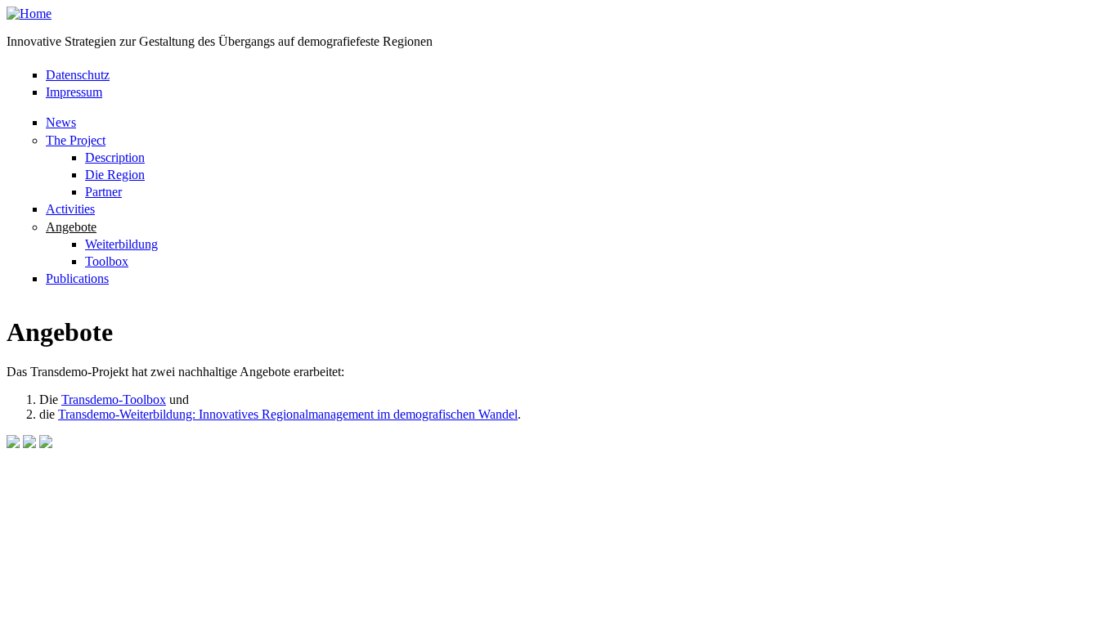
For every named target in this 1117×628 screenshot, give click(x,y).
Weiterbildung (121, 244)
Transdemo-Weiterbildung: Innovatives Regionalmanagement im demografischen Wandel (288, 414)
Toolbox (106, 261)
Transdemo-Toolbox (113, 399)
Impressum (74, 92)
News (61, 122)
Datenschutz (78, 75)
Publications (77, 278)
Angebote (71, 227)
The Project (75, 140)
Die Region (115, 175)
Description (115, 157)
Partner (103, 192)
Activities (70, 209)
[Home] (29, 13)
